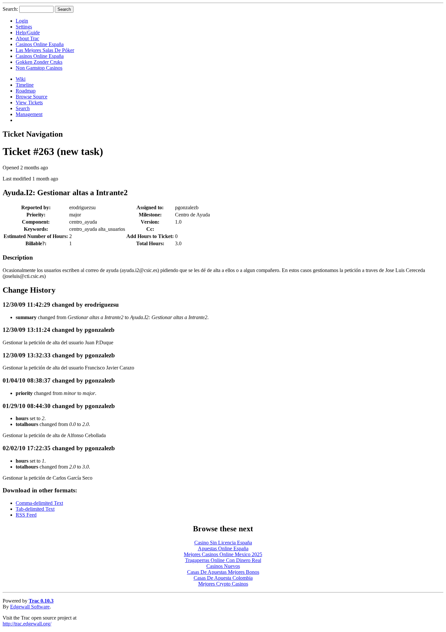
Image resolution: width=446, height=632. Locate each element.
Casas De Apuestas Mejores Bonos (223, 572)
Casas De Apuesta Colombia (223, 578)
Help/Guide (28, 32)
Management (29, 114)
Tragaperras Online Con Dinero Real (223, 560)
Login (22, 21)
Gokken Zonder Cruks (39, 62)
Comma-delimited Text (39, 503)
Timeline (25, 85)
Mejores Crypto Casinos (223, 584)
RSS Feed (26, 515)
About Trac (27, 38)
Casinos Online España (40, 44)
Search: (10, 9)
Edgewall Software (30, 606)
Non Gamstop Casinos (39, 68)
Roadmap (26, 91)
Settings (24, 26)
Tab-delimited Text (35, 509)
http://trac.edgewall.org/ (27, 623)
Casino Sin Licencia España (223, 542)
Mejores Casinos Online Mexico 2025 (223, 554)
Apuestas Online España (223, 548)
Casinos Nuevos (223, 566)
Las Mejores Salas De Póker (45, 50)
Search (23, 108)
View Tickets (29, 102)
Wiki (20, 79)
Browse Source (31, 96)
